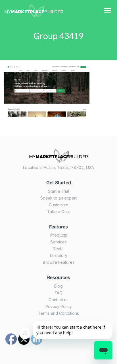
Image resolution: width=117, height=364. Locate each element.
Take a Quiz (58, 211)
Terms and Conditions (58, 313)
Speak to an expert (58, 198)
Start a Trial (58, 191)
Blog (58, 286)
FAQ (58, 292)
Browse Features (58, 262)
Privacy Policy (58, 306)
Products (58, 235)
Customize (58, 204)
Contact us (58, 299)
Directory (58, 255)
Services (58, 241)
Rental (58, 248)
